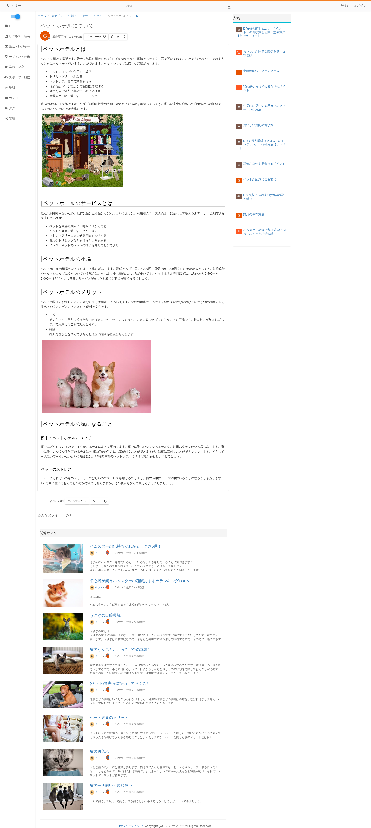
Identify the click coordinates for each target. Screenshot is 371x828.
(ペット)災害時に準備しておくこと (120, 683)
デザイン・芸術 (19, 56)
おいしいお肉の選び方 (258, 125)
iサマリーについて (131, 826)
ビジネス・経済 (19, 36)
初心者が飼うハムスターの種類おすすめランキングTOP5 (139, 581)
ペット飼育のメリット (109, 717)
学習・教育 (16, 67)
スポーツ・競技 (19, 77)
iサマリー (13, 5)
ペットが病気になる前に (259, 179)
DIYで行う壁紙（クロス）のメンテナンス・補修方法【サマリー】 (260, 144)
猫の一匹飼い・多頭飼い (111, 785)
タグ (11, 108)
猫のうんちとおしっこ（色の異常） (121, 649)
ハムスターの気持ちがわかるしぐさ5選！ (125, 546)
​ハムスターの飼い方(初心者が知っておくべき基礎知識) (264, 231)
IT (10, 25)
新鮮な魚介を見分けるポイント (264, 163)
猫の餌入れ (99, 751)
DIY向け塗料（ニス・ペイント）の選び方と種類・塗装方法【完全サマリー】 (260, 32)
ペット (98, 553)
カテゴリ (14, 98)
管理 (11, 118)
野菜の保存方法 (253, 214)
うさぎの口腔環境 (105, 615)
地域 (11, 87)
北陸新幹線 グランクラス (261, 71)
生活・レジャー (19, 46)
